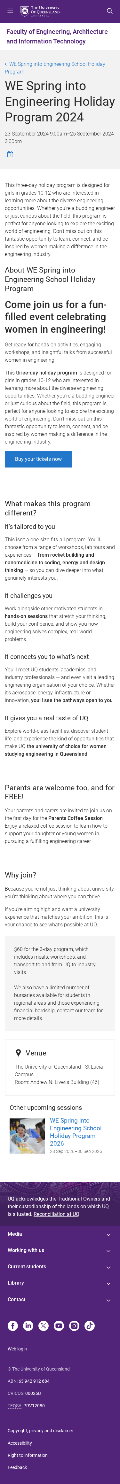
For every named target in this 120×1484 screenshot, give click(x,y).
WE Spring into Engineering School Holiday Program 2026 (76, 1132)
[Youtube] (59, 1326)
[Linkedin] (28, 1326)
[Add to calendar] (11, 154)
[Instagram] (74, 1326)
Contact (16, 1299)
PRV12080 (34, 1405)
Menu (10, 11)
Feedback (17, 1467)
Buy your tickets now (38, 459)
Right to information (28, 1455)
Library (16, 1283)
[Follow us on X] (43, 1326)
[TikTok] (89, 1326)
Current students (27, 1267)
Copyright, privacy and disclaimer (40, 1430)
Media (15, 1234)
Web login (17, 1348)
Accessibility (20, 1443)
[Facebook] (13, 1326)
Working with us (26, 1250)
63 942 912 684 (34, 1381)
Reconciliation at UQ (56, 1214)
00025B (33, 1393)
